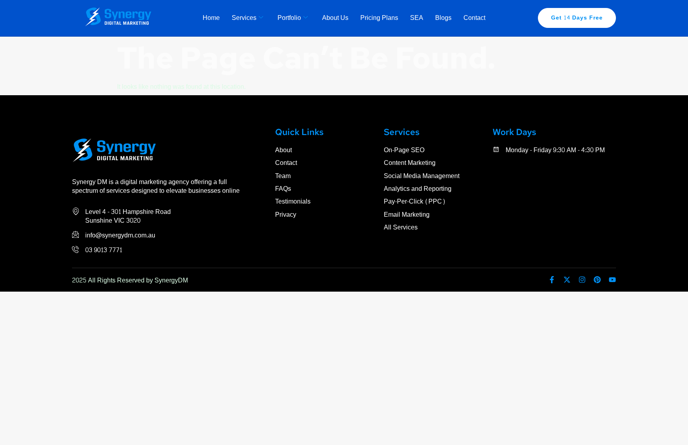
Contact (474, 18)
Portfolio (289, 18)
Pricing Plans (379, 18)
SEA (416, 18)
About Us (335, 18)
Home (211, 18)
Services (244, 18)
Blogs (443, 18)
